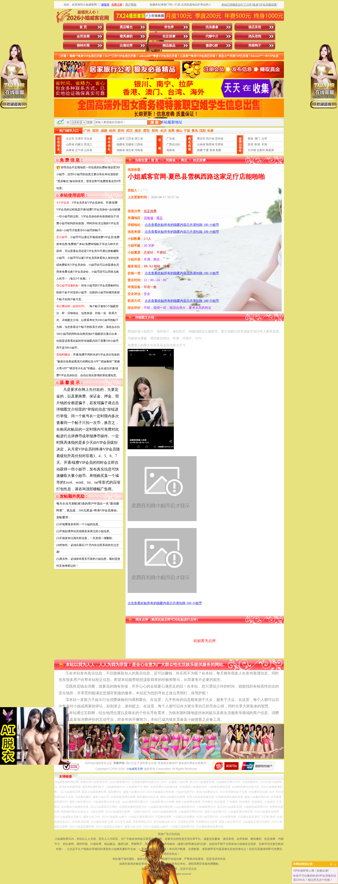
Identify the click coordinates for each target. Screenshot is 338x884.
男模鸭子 (254, 45)
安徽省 (130, 144)
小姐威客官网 (134, 768)
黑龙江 (88, 144)
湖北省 (130, 150)
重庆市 (201, 138)
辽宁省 (79, 150)
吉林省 (70, 150)
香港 (250, 138)
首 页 (83, 27)
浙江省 (139, 138)
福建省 (121, 144)
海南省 (170, 150)
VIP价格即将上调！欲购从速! (311, 870)
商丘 (184, 160)
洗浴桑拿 (212, 27)
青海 (212, 150)
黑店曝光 (126, 27)
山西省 (70, 144)
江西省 (139, 144)
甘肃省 (219, 144)
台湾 (264, 138)
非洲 (264, 144)
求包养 (169, 27)
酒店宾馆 (254, 27)
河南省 (139, 150)
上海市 (121, 138)
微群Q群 (212, 45)
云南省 (201, 144)
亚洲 (250, 144)
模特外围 (83, 45)
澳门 (257, 138)
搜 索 (154, 122)
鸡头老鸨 (254, 36)
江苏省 (130, 138)
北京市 (70, 138)
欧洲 (257, 144)
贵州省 (219, 138)
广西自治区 (173, 144)
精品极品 (169, 45)
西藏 (200, 150)
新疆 (218, 150)
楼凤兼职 (126, 36)
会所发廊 (83, 36)
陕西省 (210, 144)
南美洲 (270, 150)
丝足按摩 (169, 36)
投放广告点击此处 (169, 834)
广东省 (170, 138)
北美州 (261, 150)
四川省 (210, 138)
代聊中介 (212, 36)
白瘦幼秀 (126, 45)
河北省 (88, 138)
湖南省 (121, 150)
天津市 (79, 138)
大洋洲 (252, 150)
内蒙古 (79, 144)
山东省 (88, 150)
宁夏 (206, 150)
